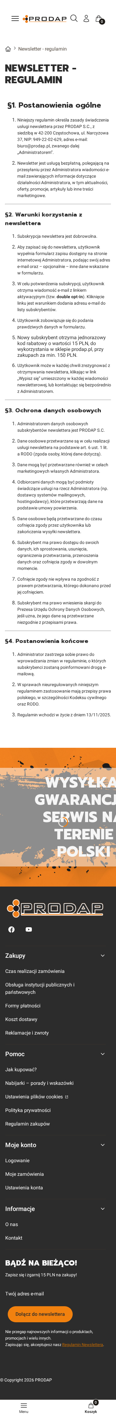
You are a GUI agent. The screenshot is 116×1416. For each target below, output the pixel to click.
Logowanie (17, 1160)
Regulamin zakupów (27, 1124)
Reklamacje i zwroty (27, 1033)
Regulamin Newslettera (82, 1344)
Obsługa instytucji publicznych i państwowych (40, 988)
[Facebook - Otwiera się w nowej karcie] (11, 929)
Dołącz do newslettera (40, 1314)
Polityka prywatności (28, 1110)
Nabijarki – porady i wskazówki (39, 1083)
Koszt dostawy (21, 1019)
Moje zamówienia (24, 1174)
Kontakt (13, 1238)
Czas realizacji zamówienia (35, 971)
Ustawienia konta (24, 1188)
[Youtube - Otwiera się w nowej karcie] (29, 929)
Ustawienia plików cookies (34, 1097)
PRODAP (8, 49)
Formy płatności (23, 1006)
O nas (11, 1224)
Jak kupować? (21, 1069)
